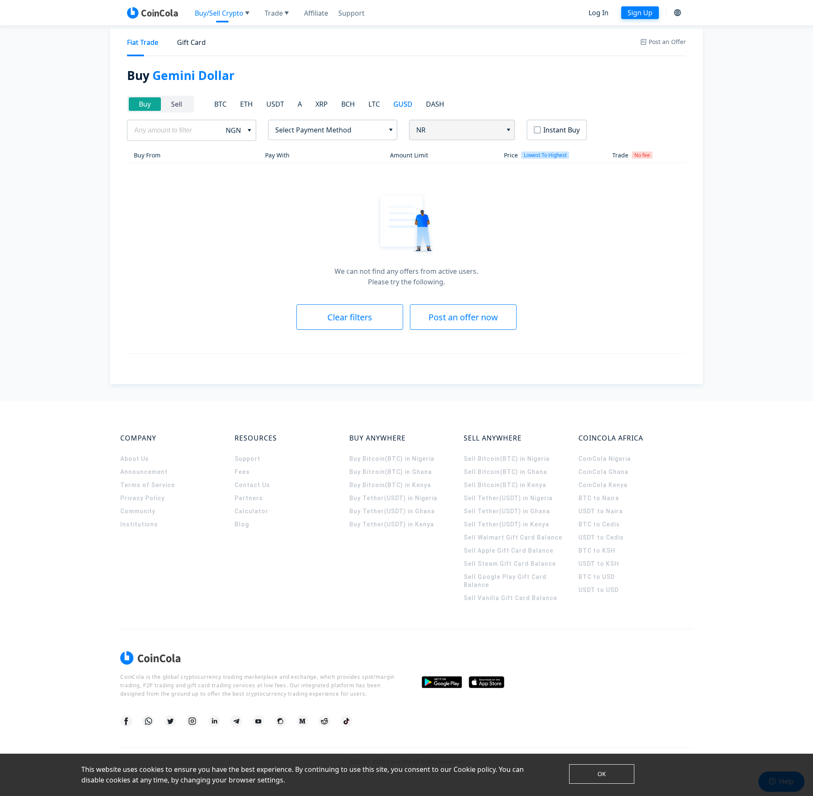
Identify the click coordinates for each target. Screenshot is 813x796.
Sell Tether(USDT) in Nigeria (508, 498)
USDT (275, 104)
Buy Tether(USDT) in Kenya (391, 524)
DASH (435, 104)
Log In (598, 12)
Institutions (139, 524)
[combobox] (329, 130)
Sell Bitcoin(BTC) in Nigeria (507, 458)
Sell (176, 104)
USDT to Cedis (601, 537)
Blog (242, 524)
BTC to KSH (596, 550)
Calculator (251, 511)
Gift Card (191, 42)
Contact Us (252, 485)
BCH (348, 104)
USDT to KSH (598, 563)
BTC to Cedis (599, 524)
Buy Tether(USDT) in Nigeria (393, 498)
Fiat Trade (142, 42)
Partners (249, 498)
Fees (242, 471)
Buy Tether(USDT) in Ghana (392, 511)
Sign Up (640, 12)
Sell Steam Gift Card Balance (510, 563)
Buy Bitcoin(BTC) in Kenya (390, 485)
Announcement (144, 471)
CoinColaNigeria (604, 458)
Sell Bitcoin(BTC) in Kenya (505, 485)
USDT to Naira (600, 511)
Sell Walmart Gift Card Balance (513, 537)
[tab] (142, 42)
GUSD (402, 104)
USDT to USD (598, 590)
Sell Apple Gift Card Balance (508, 550)
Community (137, 511)
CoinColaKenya (603, 485)
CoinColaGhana (603, 471)
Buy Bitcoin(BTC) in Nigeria (391, 458)
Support (247, 458)
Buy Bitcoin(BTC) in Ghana (390, 471)
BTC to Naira (598, 498)
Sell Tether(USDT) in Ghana (507, 511)
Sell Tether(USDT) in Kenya (506, 524)
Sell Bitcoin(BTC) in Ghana (505, 471)
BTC (220, 104)
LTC (374, 104)
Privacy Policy (142, 498)
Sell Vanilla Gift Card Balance (510, 598)
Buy (145, 104)
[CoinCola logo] (152, 12)
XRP (321, 104)
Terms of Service (147, 485)
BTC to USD (596, 576)
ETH (246, 104)
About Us (134, 458)
